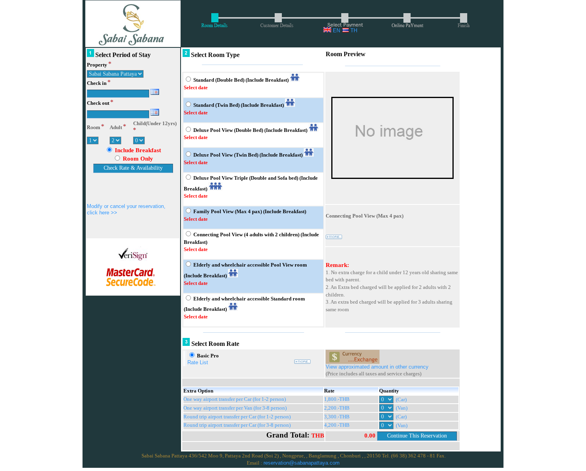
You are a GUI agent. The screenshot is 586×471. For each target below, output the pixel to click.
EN (335, 30)
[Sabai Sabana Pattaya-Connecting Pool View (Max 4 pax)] (392, 179)
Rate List (197, 362)
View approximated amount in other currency (377, 367)
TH (353, 30)
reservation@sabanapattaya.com (302, 463)
